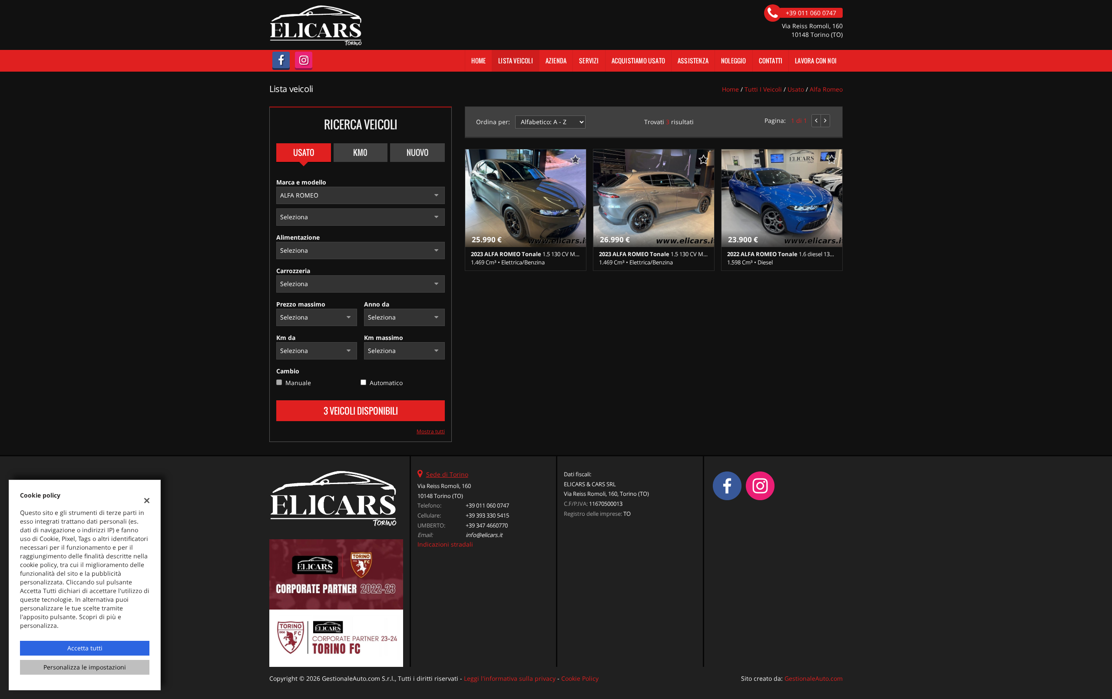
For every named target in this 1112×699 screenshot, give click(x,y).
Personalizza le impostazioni (84, 667)
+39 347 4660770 (487, 525)
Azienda (556, 60)
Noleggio (733, 60)
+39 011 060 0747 (487, 505)
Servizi (589, 60)
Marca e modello (301, 182)
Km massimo (383, 337)
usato (796, 89)
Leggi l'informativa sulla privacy (510, 678)
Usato (303, 152)
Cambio (287, 371)
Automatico (386, 383)
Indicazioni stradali (445, 544)
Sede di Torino (447, 474)
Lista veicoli (515, 60)
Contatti (771, 60)
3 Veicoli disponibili (361, 410)
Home (478, 60)
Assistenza (693, 60)
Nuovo (417, 152)
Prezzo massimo (300, 304)
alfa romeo (826, 89)
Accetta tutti (85, 648)
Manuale (298, 383)
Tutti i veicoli (763, 89)
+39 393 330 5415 (487, 515)
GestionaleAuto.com (813, 678)
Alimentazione (298, 237)
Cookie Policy (580, 678)
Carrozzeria (293, 271)
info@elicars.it (484, 535)
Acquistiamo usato (638, 60)
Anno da (376, 304)
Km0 (360, 152)
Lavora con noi (816, 60)
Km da (285, 337)
